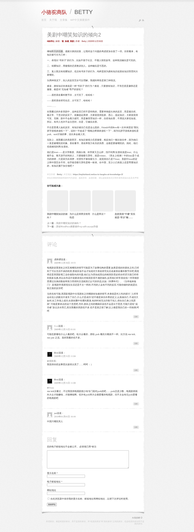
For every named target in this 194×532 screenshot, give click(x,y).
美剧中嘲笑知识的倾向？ (68, 222)
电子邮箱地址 (54, 481)
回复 (136, 316)
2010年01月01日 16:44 (65, 416)
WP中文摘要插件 (80, 20)
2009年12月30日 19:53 (65, 262)
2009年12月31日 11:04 (65, 356)
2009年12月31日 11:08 (65, 382)
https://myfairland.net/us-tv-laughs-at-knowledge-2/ (98, 174)
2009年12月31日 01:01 (65, 329)
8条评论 (50, 41)
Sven (56, 325)
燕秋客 (52, 360)
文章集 (63, 20)
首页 (43, 20)
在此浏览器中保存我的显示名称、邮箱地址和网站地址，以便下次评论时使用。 (90, 498)
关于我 (53, 20)
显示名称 (52, 472)
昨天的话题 (57, 51)
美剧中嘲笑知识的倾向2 (74, 35)
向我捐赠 (137, 518)
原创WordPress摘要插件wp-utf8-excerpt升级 (77, 226)
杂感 (67, 41)
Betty (59, 174)
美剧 (72, 41)
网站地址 (51, 490)
